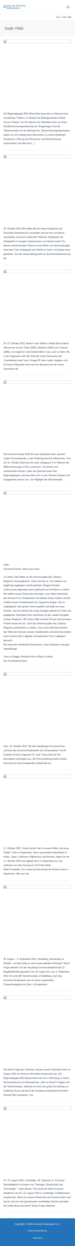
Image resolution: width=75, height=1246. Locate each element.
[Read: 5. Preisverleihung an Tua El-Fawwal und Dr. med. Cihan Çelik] (37, 706)
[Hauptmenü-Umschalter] (68, 7)
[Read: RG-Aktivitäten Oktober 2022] (37, 74)
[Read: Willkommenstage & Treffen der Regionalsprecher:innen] (37, 414)
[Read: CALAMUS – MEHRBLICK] (37, 525)
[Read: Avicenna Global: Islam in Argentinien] (37, 808)
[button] (37, 1230)
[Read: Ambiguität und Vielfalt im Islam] (37, 188)
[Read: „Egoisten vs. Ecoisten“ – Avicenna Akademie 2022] (37, 1140)
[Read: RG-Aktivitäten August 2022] (37, 1030)
